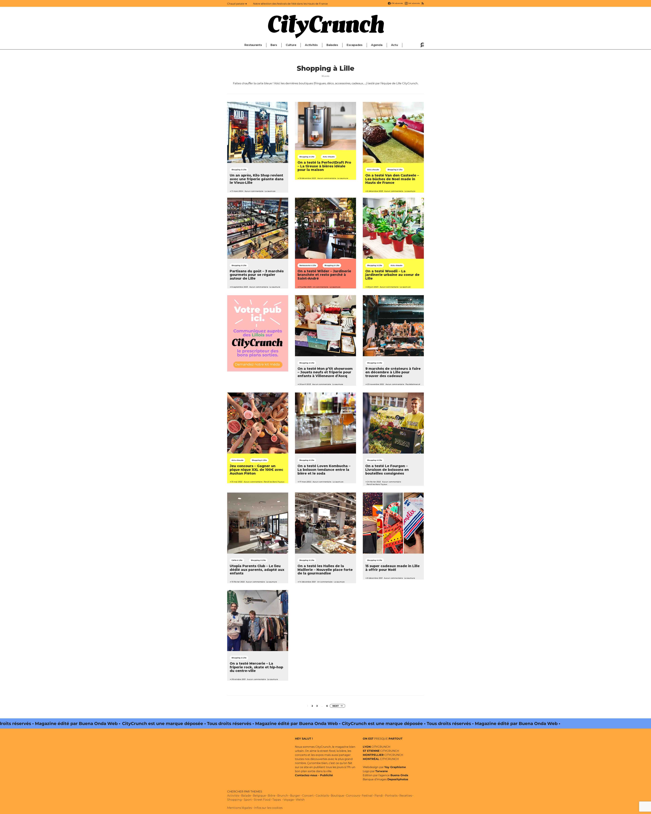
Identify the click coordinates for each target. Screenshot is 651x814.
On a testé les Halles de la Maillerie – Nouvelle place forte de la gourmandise (325, 569)
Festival (367, 795)
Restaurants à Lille (307, 265)
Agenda (376, 45)
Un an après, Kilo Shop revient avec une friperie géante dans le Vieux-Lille (256, 179)
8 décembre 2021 (375, 578)
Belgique (259, 795)
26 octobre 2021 (239, 679)
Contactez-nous (306, 775)
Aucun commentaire (254, 191)
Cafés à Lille (237, 560)
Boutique (337, 795)
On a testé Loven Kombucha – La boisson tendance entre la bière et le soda (324, 469)
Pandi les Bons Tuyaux (274, 482)
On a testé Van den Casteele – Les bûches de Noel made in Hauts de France (392, 179)
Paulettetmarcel (413, 384)
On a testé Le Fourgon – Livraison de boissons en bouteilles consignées (387, 469)
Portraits (391, 795)
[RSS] (423, 3)
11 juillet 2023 (305, 287)
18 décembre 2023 (307, 178)
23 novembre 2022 (375, 384)
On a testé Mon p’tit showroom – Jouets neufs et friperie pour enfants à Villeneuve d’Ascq (325, 372)
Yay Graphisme (395, 767)
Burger (295, 795)
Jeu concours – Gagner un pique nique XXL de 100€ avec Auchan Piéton (256, 469)
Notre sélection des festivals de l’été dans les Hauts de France (290, 3)
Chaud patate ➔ (237, 3)
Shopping (234, 799)
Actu (394, 45)
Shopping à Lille (239, 170)
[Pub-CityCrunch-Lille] (257, 333)
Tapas (276, 799)
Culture (291, 45)
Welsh (300, 799)
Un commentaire (320, 287)
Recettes (405, 795)
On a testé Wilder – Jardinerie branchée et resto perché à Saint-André (324, 274)
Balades (332, 45)
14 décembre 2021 (307, 582)
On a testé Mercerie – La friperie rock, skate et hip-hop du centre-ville (256, 667)
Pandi (378, 795)
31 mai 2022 (237, 482)
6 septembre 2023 (240, 287)
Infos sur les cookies (268, 807)
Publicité (326, 775)
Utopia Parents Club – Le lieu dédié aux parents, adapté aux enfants (257, 569)
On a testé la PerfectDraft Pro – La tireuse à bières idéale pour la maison (324, 166)
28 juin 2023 (372, 287)
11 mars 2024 (237, 191)
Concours (353, 795)
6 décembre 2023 (375, 191)
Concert (308, 795)
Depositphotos (397, 779)
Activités (311, 45)
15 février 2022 (238, 582)
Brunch (282, 795)
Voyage (288, 799)
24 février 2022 (374, 482)
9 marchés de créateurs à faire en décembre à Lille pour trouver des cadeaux (393, 372)
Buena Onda (399, 775)
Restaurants (253, 45)
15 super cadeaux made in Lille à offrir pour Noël (392, 568)
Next (335, 705)
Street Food (262, 799)
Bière (271, 795)
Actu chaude (328, 157)
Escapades (354, 45)
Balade (246, 795)
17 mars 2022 (305, 482)
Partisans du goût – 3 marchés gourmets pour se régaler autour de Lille (257, 274)
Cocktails (322, 795)
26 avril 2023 (305, 384)
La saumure (270, 191)
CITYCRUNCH (376, 746)
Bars (274, 45)
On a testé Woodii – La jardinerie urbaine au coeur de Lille (392, 274)
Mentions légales (239, 807)
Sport (248, 799)
